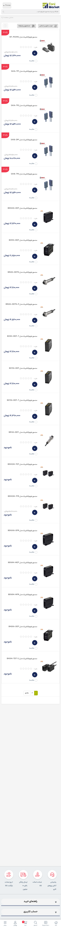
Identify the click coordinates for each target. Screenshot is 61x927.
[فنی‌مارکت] (51, 5)
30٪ (5, 32)
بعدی (27, 693)
